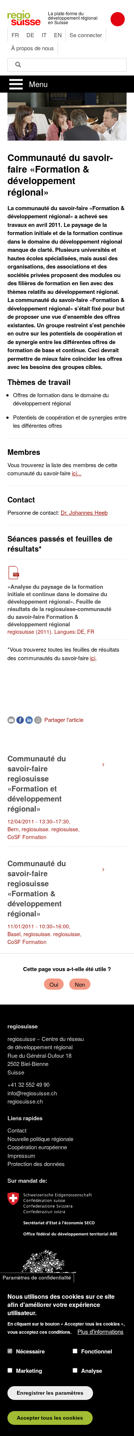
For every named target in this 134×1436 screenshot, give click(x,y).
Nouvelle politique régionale (40, 1139)
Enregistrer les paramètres (50, 1393)
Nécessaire (30, 1351)
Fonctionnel (96, 1351)
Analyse (91, 1370)
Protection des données (36, 1163)
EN (58, 35)
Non (80, 984)
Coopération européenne (37, 1147)
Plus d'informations (100, 1331)
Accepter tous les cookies (50, 1418)
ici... (77, 473)
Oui (54, 984)
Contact (16, 1130)
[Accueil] (24, 17)
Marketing (29, 1370)
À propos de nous (32, 48)
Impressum (21, 1155)
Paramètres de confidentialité (37, 1277)
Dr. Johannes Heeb (84, 512)
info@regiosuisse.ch (32, 1093)
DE (30, 35)
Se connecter (86, 35)
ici (92, 658)
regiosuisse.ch (25, 1101)
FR (15, 35)
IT (44, 35)
